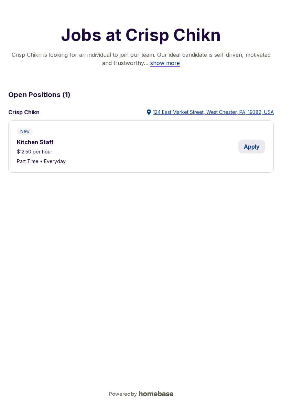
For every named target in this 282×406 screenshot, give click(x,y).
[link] (165, 63)
